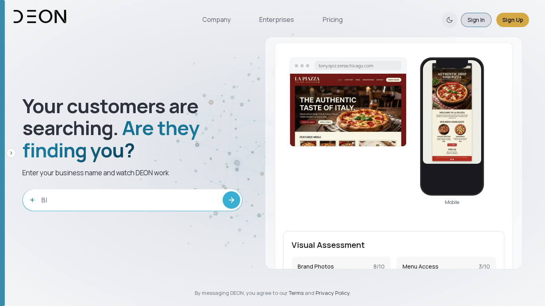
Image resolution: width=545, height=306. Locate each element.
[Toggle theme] (450, 20)
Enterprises (276, 19)
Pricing (333, 19)
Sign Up (512, 20)
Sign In (476, 20)
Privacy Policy (333, 292)
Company (216, 19)
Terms (296, 292)
